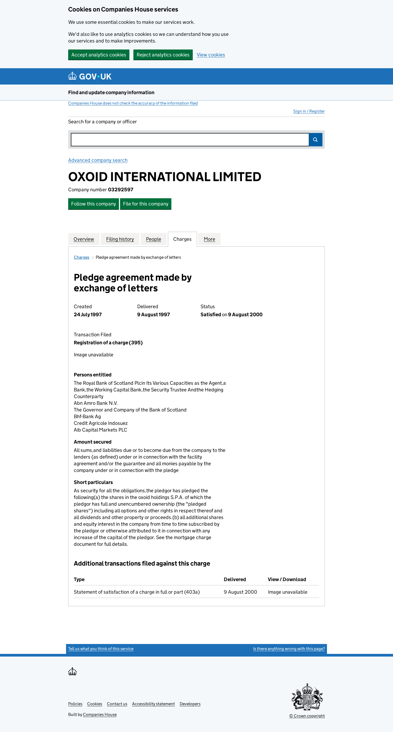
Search (315, 139)
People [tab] (153, 239)
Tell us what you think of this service (100, 648)
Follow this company (93, 204)
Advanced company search (98, 160)
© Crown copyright (307, 715)
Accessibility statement (153, 703)
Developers (190, 703)
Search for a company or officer (102, 122)
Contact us (117, 703)
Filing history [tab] (120, 239)
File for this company (145, 204)
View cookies (211, 54)
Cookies (94, 703)
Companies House (100, 714)
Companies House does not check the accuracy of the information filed (133, 103)
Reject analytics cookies (163, 55)
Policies (75, 703)
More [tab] (209, 239)
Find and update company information (111, 92)
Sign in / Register (309, 111)
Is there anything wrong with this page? (289, 648)
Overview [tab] (84, 239)
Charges (81, 257)
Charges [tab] (182, 239)
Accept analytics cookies (98, 55)
